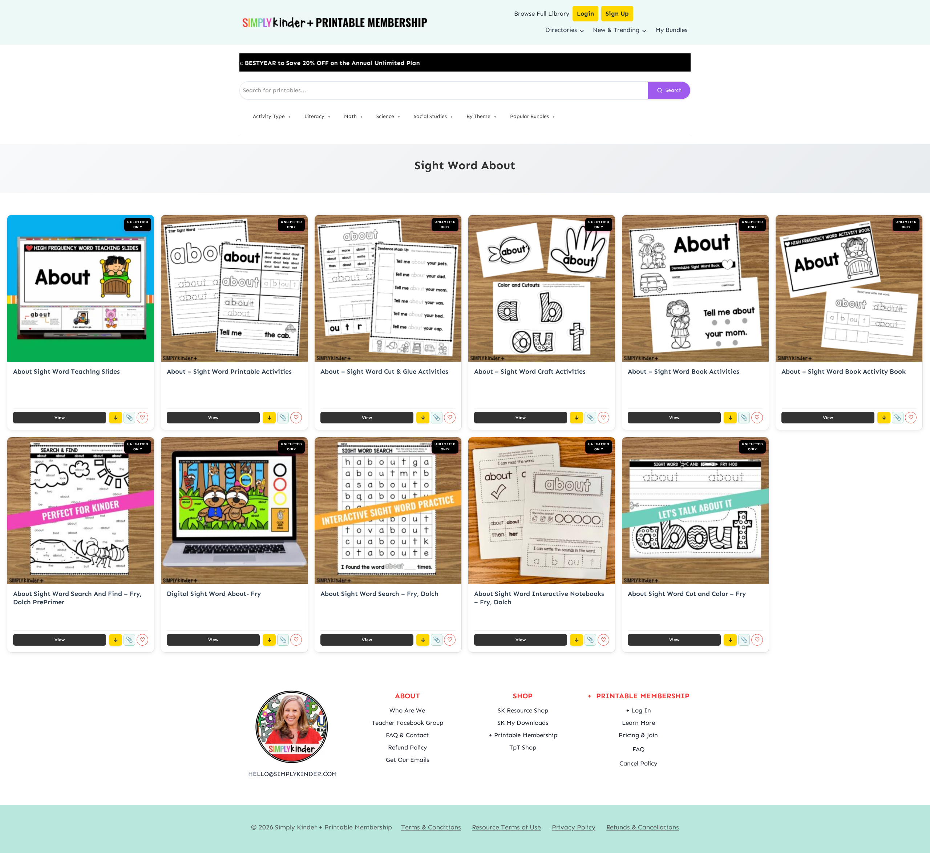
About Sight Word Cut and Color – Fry (687, 594)
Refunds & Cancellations (642, 827)
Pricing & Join (638, 735)
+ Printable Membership (523, 735)
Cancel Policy (638, 763)
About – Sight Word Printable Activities (229, 371)
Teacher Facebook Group (407, 722)
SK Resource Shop (523, 710)
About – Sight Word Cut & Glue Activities (384, 371)
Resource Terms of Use (506, 827)
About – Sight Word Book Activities (683, 371)
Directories (561, 29)
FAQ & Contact (407, 735)
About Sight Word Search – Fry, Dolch (379, 594)
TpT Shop (522, 747)
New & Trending (616, 29)
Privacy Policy (573, 827)
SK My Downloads (522, 722)
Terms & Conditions (431, 827)
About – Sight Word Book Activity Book (843, 371)
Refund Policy (407, 747)
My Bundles (671, 29)
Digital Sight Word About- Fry (214, 594)
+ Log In (638, 710)
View (59, 417)
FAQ (638, 749)
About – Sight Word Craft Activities (530, 371)
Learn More (638, 722)
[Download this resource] (115, 417)
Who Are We (407, 710)
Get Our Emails (407, 759)
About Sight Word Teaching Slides (66, 371)
